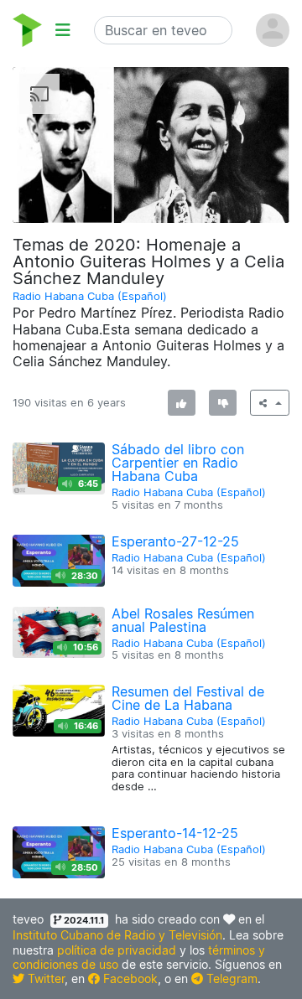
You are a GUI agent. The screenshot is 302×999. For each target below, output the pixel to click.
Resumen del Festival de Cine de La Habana (188, 698)
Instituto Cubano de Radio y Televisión (117, 935)
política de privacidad (116, 950)
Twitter (44, 978)
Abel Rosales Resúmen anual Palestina (183, 620)
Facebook (129, 978)
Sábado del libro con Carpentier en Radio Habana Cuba (178, 462)
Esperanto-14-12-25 (175, 833)
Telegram (230, 978)
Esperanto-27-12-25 (175, 541)
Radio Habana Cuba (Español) (90, 296)
